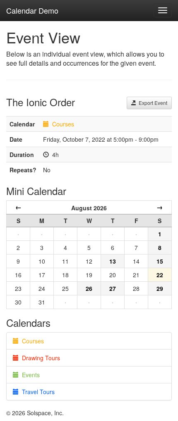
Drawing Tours (39, 358)
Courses (63, 124)
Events (29, 375)
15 (159, 261)
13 (112, 261)
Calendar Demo (32, 10)
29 (159, 288)
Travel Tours (37, 392)
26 (89, 288)
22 (159, 275)
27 (112, 288)
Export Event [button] (151, 102)
